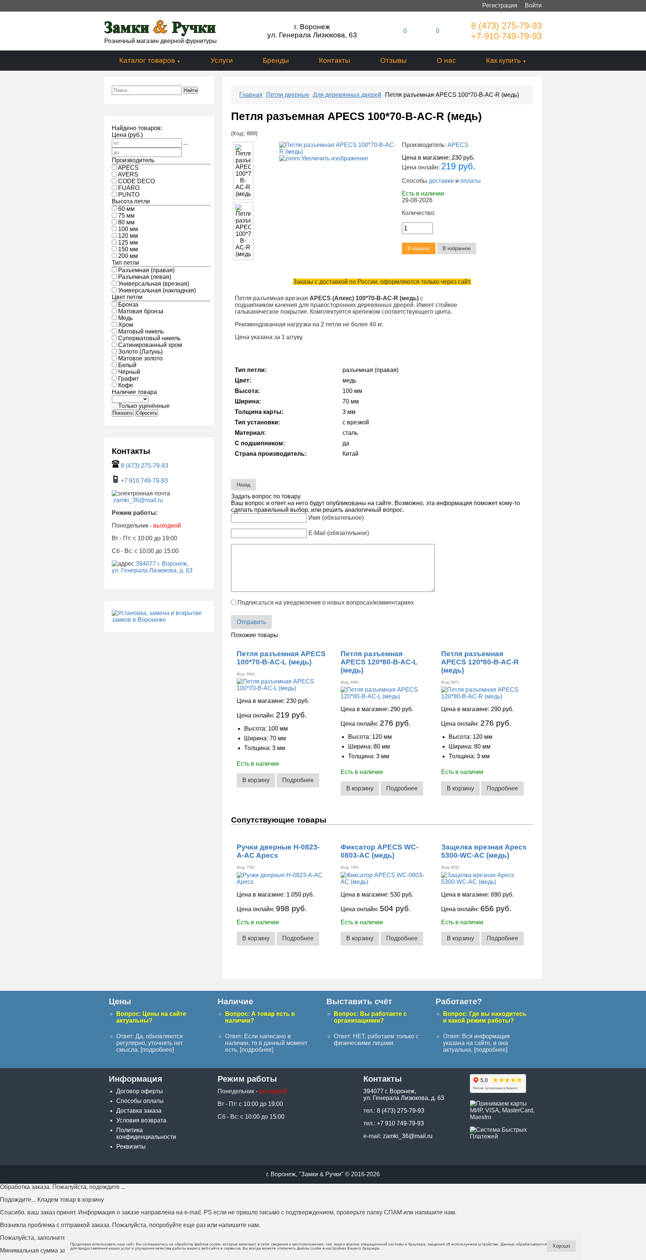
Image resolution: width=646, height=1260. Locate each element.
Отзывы (393, 60)
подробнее (157, 1050)
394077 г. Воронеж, (162, 563)
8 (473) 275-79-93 (506, 26)
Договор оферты (139, 1091)
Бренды (276, 60)
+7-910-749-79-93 (506, 36)
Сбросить (146, 413)
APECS (457, 145)
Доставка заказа (139, 1110)
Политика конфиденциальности (146, 1133)
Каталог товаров (147, 60)
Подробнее (298, 780)
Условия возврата (141, 1120)
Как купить (503, 60)
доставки (441, 181)
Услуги (221, 60)
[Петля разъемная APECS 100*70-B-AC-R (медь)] (243, 171)
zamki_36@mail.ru (138, 500)
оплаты (470, 181)
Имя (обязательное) (336, 517)
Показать (123, 413)
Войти (533, 5)
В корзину (256, 780)
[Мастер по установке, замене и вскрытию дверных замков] (159, 620)
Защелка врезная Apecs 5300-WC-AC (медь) (484, 851)
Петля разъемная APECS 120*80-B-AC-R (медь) (480, 662)
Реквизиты (131, 1146)
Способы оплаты (140, 1101)
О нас (446, 60)
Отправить (251, 622)
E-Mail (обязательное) (338, 533)
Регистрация (499, 5)
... (185, 142)
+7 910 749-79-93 (144, 480)
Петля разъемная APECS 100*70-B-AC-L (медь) (281, 658)
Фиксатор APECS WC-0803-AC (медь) (379, 851)
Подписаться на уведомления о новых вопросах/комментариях (325, 602)
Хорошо (561, 1246)
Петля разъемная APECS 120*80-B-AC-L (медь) (379, 662)
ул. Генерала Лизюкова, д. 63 (152, 570)
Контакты (334, 60)
